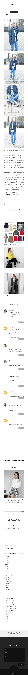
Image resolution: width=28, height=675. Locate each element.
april (7, 591)
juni (7, 587)
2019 (6, 568)
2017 (6, 571)
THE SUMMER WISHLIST (10, 244)
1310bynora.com (17, 319)
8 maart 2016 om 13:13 (14, 312)
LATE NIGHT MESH (8, 545)
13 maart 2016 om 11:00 (14, 347)
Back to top (14, 673)
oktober (7, 579)
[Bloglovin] (16, 520)
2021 (6, 564)
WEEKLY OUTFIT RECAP (10, 295)
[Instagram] (14, 520)
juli (6, 585)
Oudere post (21, 460)
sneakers (18, 194)
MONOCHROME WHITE (11, 608)
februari (7, 612)
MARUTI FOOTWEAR (10, 597)
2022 (6, 562)
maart (7, 593)
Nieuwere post (7, 460)
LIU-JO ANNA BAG (10, 600)
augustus (8, 583)
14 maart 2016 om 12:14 (14, 393)
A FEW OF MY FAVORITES (9, 548)
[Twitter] (12, 520)
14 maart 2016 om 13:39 (14, 407)
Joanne (11, 360)
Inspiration (6, 530)
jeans (8, 194)
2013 (6, 620)
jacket (10, 192)
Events (14, 528)
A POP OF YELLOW (9, 269)
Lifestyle (19, 530)
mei (7, 589)
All (12, 12)
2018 (6, 570)
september (8, 581)
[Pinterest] (19, 520)
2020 (6, 566)
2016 (6, 573)
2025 (6, 556)
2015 (6, 616)
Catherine (12, 345)
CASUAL (7, 595)
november (8, 577)
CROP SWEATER (9, 598)
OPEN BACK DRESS (10, 610)
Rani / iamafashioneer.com (15, 404)
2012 (6, 621)
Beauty (9, 528)
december (8, 575)
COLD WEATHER (9, 602)
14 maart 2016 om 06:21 (14, 376)
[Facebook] (9, 520)
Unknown (12, 327)
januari (7, 614)
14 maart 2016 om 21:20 (14, 421)
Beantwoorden (21, 321)
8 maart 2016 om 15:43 (14, 329)
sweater (19, 192)
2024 (6, 558)
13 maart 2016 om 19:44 (14, 362)
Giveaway (19, 528)
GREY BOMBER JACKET (11, 606)
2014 (6, 618)
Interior (13, 530)
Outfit (15, 12)
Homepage (14, 460)
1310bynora (12, 310)
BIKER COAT (6, 542)
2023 (6, 560)
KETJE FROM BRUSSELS (11, 604)
